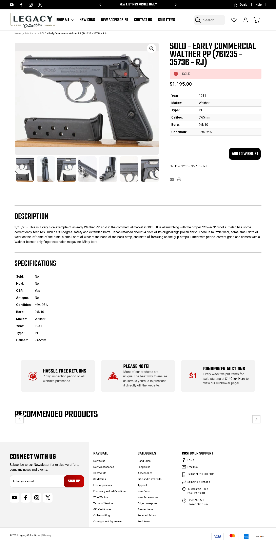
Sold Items (166, 20)
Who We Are (100, 497)
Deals (243, 4)
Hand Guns (144, 460)
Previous (17, 169)
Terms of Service (103, 503)
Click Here (238, 379)
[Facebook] (21, 5)
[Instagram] (31, 5)
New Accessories (114, 20)
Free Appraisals (102, 485)
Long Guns (144, 466)
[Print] (179, 179)
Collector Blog (101, 515)
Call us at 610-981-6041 (201, 474)
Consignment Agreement (107, 521)
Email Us (193, 466)
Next (157, 169)
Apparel (142, 485)
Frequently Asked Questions (109, 491)
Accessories (145, 473)
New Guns (87, 20)
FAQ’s (191, 459)
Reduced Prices (147, 515)
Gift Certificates (102, 509)
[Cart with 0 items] (256, 20)
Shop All (63, 20)
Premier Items (145, 509)
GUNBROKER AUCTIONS (224, 369)
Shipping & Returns (199, 481)
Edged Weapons (147, 503)
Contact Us (143, 20)
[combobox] (209, 20)
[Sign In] (245, 20)
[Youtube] (12, 5)
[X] (40, 5)
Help (259, 4)
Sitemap (46, 535)
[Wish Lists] (234, 20)
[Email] (172, 179)
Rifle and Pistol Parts (149, 479)
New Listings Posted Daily (138, 4)
